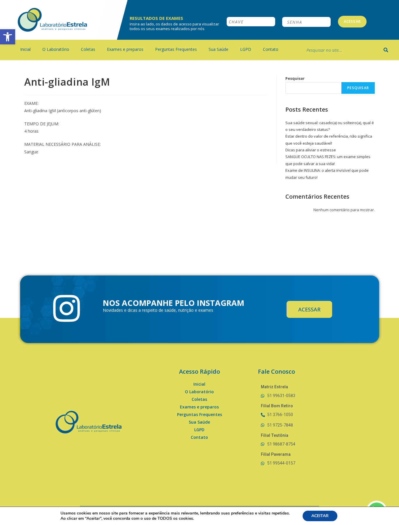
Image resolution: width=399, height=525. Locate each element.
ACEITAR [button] (320, 516)
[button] (7, 36)
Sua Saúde (218, 49)
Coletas (88, 49)
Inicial (25, 49)
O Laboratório (55, 49)
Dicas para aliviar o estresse (310, 150)
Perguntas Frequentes (176, 49)
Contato (270, 49)
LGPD (245, 49)
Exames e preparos (125, 49)
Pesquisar (295, 78)
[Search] (386, 50)
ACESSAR (352, 21)
